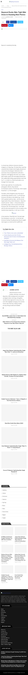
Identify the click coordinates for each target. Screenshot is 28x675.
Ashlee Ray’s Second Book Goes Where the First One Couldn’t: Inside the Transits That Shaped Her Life (20, 557)
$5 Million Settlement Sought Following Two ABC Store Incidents (6, 538)
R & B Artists (5, 511)
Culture (4, 493)
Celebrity (4, 490)
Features (4, 499)
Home (2, 5)
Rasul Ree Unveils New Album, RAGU (14, 423)
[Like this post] (8, 22)
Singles (4, 517)
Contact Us (3, 631)
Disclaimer (3, 636)
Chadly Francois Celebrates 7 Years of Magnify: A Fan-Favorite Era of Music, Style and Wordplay (7, 577)
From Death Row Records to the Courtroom (19, 576)
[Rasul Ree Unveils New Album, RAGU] (14, 412)
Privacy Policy (4, 633)
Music (8, 5)
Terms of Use (4, 634)
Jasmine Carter (9, 17)
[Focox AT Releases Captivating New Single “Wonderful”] (14, 459)
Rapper (4, 514)
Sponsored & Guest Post (6, 642)
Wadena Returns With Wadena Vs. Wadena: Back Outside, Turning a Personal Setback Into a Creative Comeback (6, 558)
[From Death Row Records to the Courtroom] (21, 569)
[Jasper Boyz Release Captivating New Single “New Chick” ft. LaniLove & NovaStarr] (14, 340)
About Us (3, 629)
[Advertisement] (14, 105)
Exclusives (4, 496)
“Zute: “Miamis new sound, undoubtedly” (13, 233)
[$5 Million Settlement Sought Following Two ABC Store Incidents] (7, 531)
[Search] (26, 1)
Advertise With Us (5, 637)
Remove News (4, 641)
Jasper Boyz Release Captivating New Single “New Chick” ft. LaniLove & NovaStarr (20, 539)
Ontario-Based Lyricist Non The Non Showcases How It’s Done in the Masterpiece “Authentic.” (14, 236)
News (3, 508)
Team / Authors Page (6, 644)
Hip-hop (4, 502)
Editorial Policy (4, 639)
